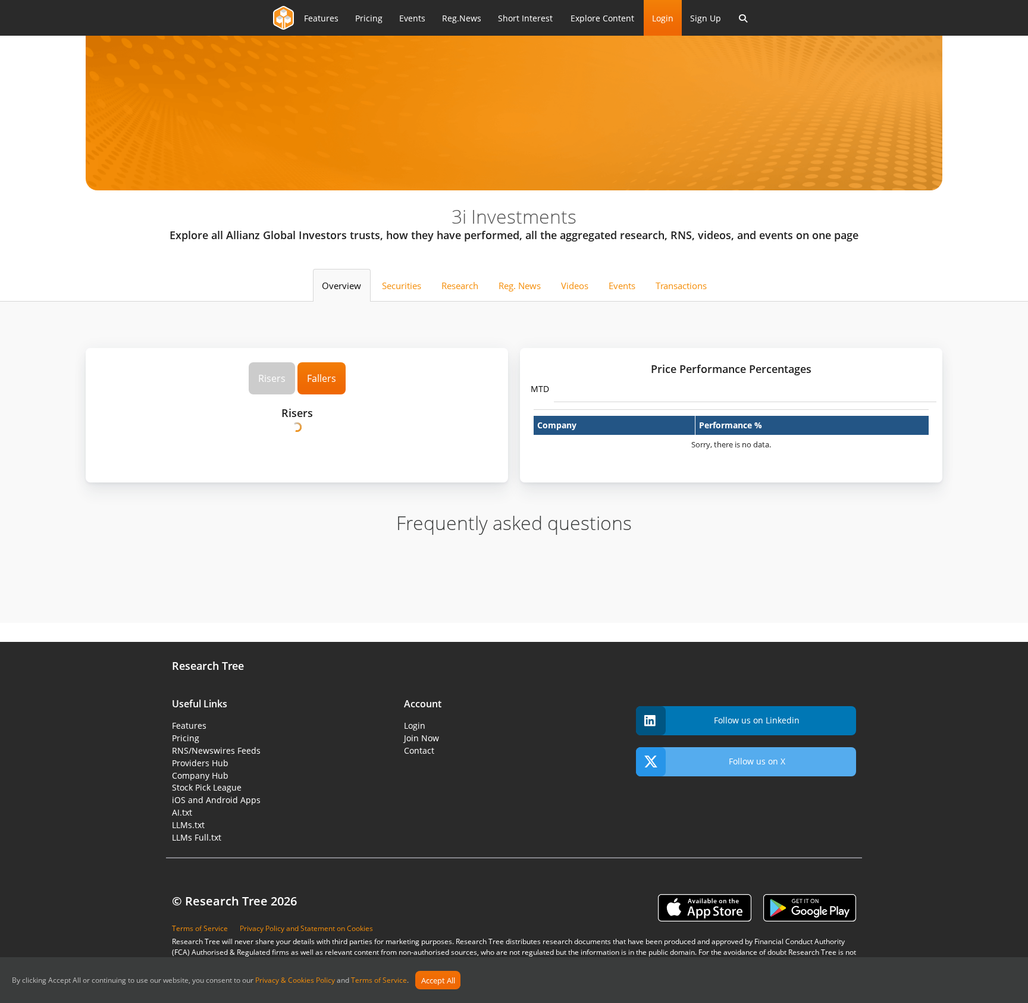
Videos (574, 286)
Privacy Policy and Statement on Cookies (306, 928)
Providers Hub (200, 763)
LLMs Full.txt (196, 837)
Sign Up (705, 18)
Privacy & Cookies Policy (295, 981)
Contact (419, 750)
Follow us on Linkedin (757, 720)
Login (662, 18)
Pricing (369, 18)
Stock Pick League (207, 787)
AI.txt (182, 812)
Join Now (421, 738)
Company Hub (200, 775)
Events (412, 18)
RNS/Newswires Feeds (216, 750)
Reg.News (461, 18)
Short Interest (525, 18)
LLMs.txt (188, 824)
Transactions (681, 286)
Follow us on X (757, 761)
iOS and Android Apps (216, 799)
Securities (401, 286)
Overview (341, 286)
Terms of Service (379, 981)
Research (459, 286)
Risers (272, 378)
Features (321, 18)
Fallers (321, 378)
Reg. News (520, 286)
